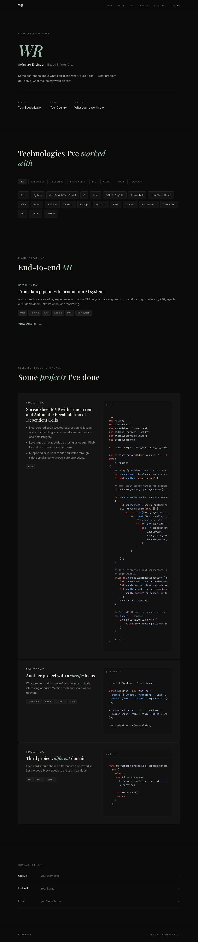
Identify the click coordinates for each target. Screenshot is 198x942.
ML (132, 5)
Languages (38, 181)
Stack (121, 5)
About (108, 5)
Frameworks (77, 181)
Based (54, 102)
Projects (159, 5)
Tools (121, 181)
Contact (175, 5)
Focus (78, 102)
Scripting (57, 181)
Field (21, 102)
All (22, 181)
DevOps (144, 5)
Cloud (106, 181)
